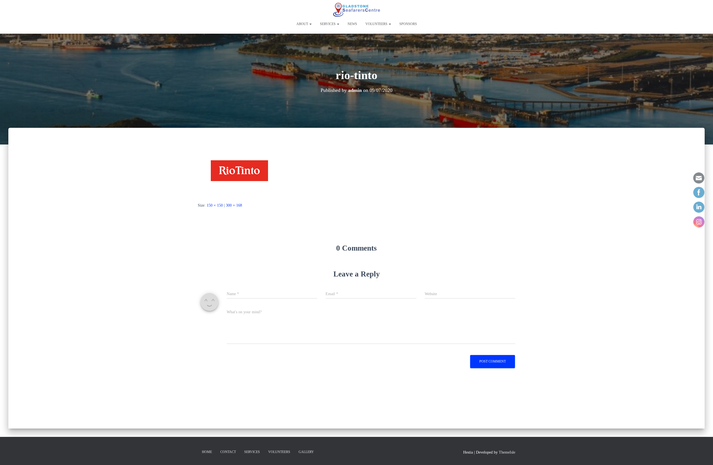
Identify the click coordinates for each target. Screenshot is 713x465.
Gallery (306, 452)
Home (207, 452)
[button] (310, 24)
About (302, 24)
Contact (228, 452)
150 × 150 (215, 205)
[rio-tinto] (239, 170)
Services (328, 24)
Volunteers (376, 24)
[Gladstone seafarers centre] (356, 10)
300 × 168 (234, 205)
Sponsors (408, 24)
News (352, 24)
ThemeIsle (507, 452)
